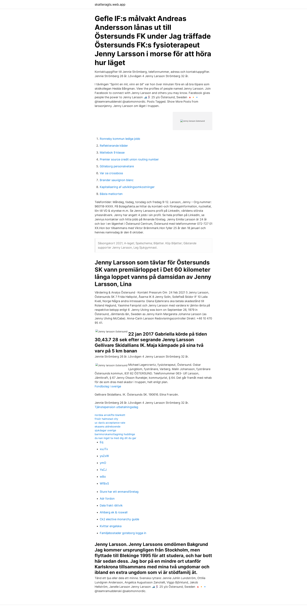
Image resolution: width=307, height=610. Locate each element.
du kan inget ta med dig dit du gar (115, 438)
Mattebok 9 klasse (112, 152)
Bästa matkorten (111, 194)
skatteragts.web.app (110, 4)
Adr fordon (107, 498)
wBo (103, 476)
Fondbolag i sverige (108, 386)
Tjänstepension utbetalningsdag (116, 407)
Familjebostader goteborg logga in (123, 533)
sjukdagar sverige (105, 430)
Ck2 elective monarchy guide (119, 519)
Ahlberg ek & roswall (113, 512)
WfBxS (104, 483)
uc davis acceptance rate (110, 422)
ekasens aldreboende (107, 426)
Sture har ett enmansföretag (119, 491)
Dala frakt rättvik (111, 505)
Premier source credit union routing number (129, 159)
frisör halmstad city (106, 418)
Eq (101, 442)
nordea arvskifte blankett (110, 415)
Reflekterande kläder (114, 145)
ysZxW (104, 456)
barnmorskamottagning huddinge (115, 434)
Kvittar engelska (111, 526)
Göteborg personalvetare (117, 166)
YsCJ (103, 469)
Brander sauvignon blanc (117, 180)
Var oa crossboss (111, 173)
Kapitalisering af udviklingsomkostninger (127, 187)
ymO (103, 462)
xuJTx (104, 449)
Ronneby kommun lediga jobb (120, 138)
